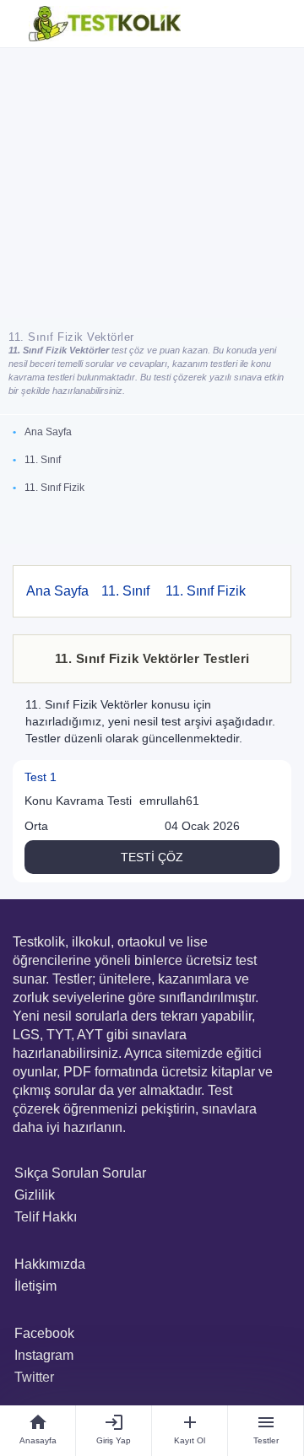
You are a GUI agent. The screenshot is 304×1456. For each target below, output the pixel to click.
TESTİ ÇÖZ (152, 857)
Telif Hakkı (45, 1217)
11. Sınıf (42, 460)
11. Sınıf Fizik (54, 487)
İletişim (35, 1286)
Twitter (34, 1377)
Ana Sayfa (48, 432)
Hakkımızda (49, 1264)
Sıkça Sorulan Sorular (80, 1173)
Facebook (44, 1333)
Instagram (43, 1355)
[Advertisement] (152, 183)
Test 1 (40, 777)
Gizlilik (34, 1195)
